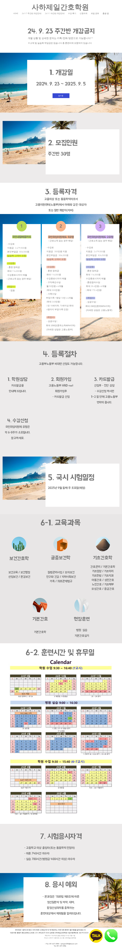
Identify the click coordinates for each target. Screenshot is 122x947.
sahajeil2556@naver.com (69, 944)
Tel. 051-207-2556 (60, 946)
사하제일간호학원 (60, 7)
